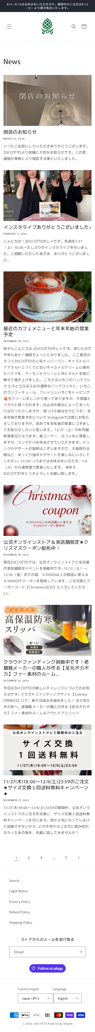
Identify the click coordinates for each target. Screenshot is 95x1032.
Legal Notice (18, 891)
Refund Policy (19, 912)
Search (14, 880)
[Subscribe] (80, 951)
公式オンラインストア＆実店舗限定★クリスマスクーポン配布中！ (46, 545)
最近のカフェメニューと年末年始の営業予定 (46, 331)
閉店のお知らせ (20, 132)
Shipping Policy (21, 922)
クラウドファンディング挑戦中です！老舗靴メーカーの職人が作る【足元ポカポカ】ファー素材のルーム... (46, 668)
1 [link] (16, 857)
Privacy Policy (19, 901)
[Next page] (79, 857)
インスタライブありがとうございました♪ (47, 227)
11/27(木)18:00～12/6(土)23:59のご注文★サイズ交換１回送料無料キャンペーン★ (46, 787)
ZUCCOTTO (40, 1023)
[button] (9, 27)
